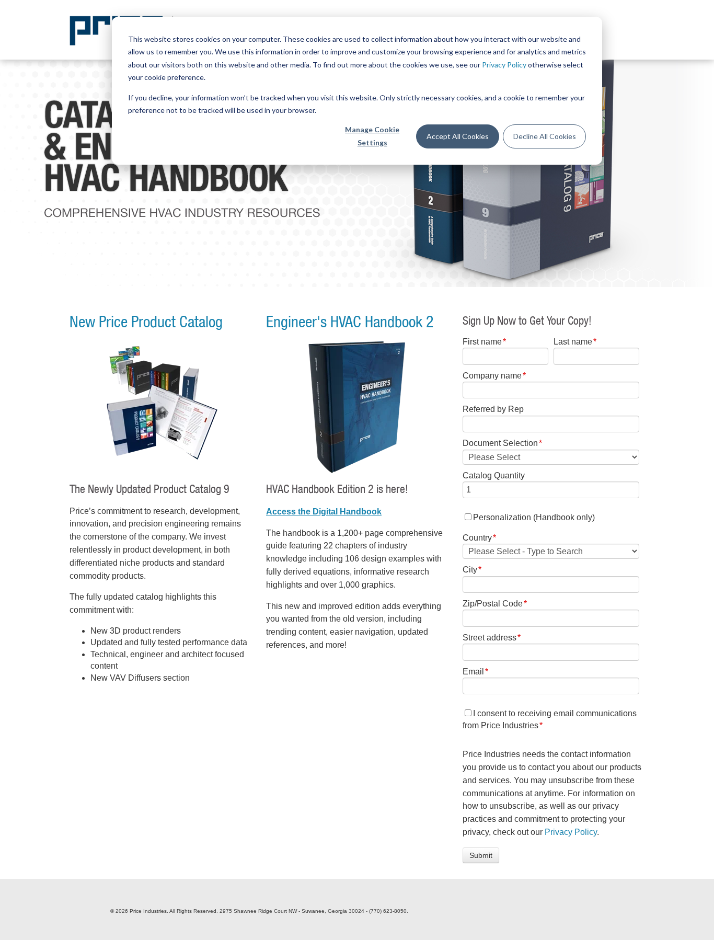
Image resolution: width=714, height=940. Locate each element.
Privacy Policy (504, 64)
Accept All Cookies (458, 136)
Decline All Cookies (544, 136)
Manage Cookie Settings (372, 136)
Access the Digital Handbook (324, 511)
